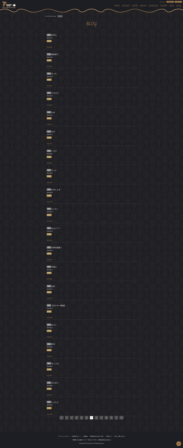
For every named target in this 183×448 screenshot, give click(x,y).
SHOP (171, 6)
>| (121, 418)
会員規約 (85, 436)
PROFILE (126, 6)
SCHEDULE (153, 6)
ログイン (178, 1)
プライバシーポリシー (64, 436)
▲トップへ (178, 443)
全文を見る (49, 47)
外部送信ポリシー (76, 436)
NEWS (117, 6)
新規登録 (170, 1)
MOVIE (143, 6)
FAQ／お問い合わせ (120, 436)
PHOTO (135, 6)
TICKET (163, 6)
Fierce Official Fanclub (50, 16)
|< (61, 418)
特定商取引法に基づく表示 (97, 436)
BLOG (178, 6)
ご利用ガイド (109, 436)
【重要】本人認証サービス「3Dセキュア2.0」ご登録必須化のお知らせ (91, 440)
